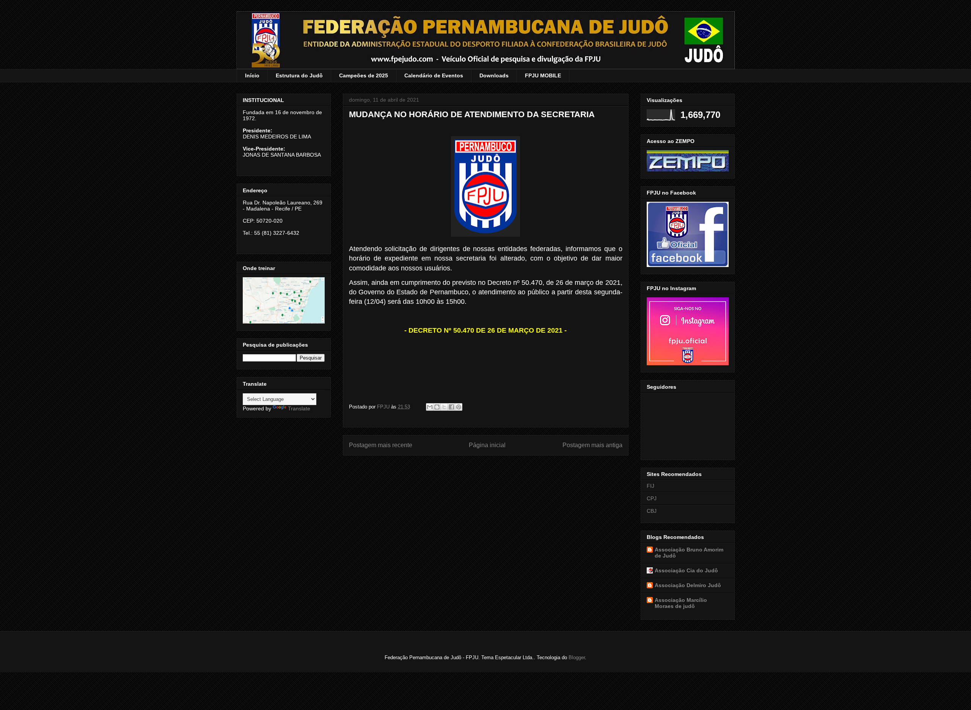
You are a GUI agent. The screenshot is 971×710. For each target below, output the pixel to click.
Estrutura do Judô (299, 75)
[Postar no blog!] (437, 407)
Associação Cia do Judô (686, 570)
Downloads (494, 75)
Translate (299, 408)
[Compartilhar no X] (444, 407)
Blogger (577, 657)
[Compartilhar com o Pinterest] (458, 407)
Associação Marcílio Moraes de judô (681, 603)
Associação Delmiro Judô (688, 585)
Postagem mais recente (380, 445)
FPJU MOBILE (543, 75)
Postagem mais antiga (592, 445)
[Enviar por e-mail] (430, 407)
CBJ (652, 511)
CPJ (652, 498)
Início (252, 75)
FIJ (650, 486)
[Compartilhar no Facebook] (451, 407)
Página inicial (487, 445)
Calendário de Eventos (433, 75)
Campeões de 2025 (363, 75)
